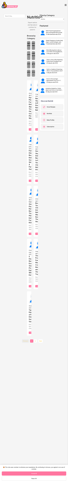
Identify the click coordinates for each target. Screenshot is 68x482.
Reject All (34, 478)
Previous (25, 341)
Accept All (34, 473)
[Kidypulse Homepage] (10, 5)
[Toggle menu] (66, 5)
